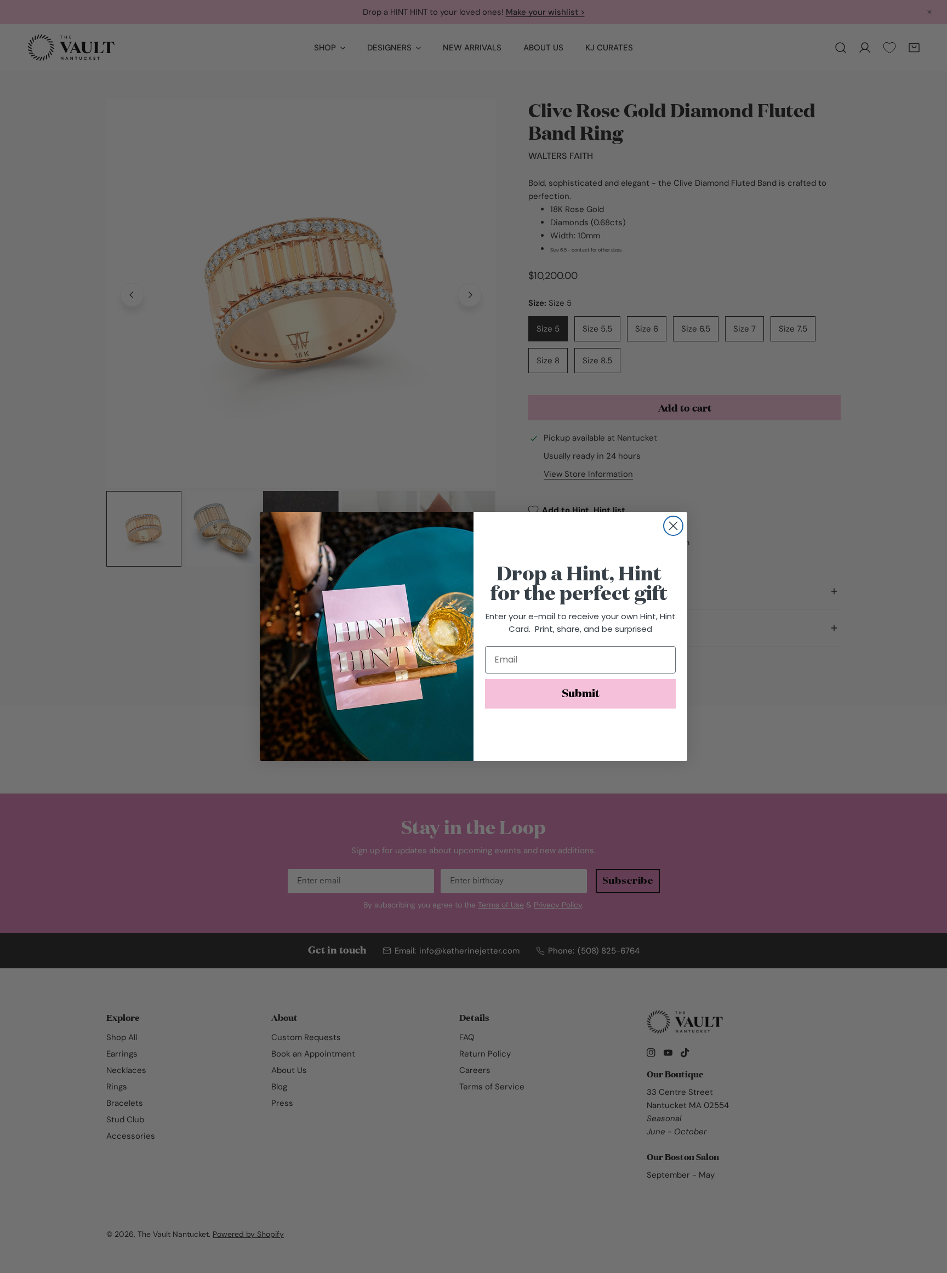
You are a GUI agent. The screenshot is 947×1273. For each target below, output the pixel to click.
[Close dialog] (673, 525)
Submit (581, 693)
